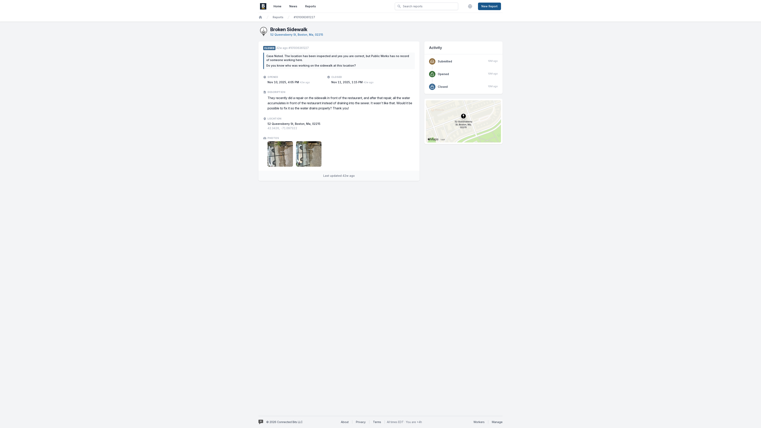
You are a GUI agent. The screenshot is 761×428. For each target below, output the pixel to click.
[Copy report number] (311, 48)
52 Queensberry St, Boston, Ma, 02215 (296, 34)
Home (277, 6)
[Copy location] (299, 128)
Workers (479, 422)
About (345, 422)
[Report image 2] (308, 154)
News (293, 6)
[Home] (260, 17)
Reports (310, 6)
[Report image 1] (280, 154)
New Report (489, 6)
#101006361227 (304, 17)
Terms (377, 422)
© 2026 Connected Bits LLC (284, 422)
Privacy (361, 422)
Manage (497, 422)
